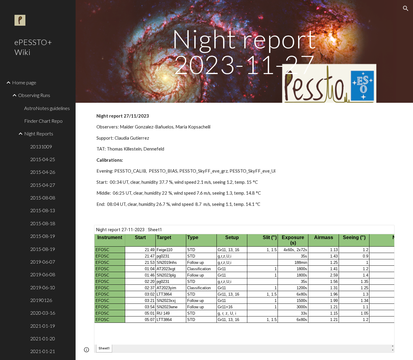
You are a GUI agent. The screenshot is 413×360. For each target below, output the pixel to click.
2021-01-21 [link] (42, 351)
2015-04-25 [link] (42, 159)
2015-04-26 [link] (42, 172)
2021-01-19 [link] (42, 326)
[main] (244, 51)
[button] (405, 8)
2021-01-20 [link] (42, 338)
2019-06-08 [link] (42, 274)
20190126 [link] (41, 300)
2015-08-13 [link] (42, 210)
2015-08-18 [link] (42, 223)
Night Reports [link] (38, 133)
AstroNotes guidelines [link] (47, 108)
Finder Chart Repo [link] (43, 121)
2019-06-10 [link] (42, 287)
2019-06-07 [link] (42, 261)
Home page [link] (24, 82)
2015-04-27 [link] (42, 185)
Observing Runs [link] (34, 95)
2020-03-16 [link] (42, 313)
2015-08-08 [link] (42, 197)
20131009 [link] (41, 146)
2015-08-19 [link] (42, 236)
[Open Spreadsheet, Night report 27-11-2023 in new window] (383, 233)
